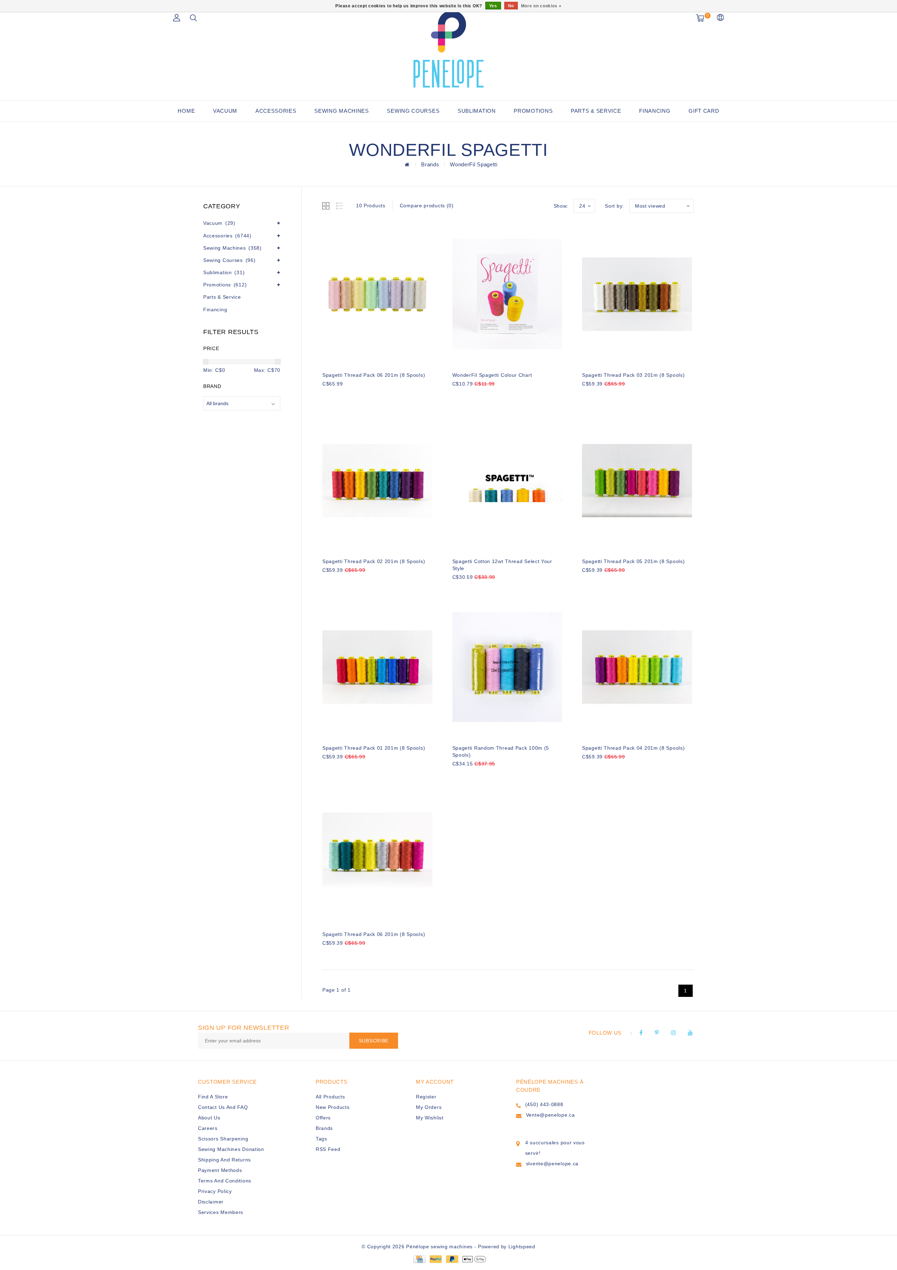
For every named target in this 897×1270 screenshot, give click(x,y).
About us (209, 1117)
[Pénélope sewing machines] (448, 49)
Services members (220, 1212)
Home (186, 111)
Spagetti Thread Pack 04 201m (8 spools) (633, 748)
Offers (323, 1117)
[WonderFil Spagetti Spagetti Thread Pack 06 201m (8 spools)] (377, 853)
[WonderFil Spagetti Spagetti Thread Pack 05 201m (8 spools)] (637, 480)
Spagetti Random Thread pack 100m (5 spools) (500, 751)
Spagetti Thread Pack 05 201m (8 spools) (633, 561)
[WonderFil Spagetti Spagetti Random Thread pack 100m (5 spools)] (507, 667)
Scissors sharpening (223, 1138)
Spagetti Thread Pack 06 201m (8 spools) (373, 934)
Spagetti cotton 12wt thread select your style (502, 564)
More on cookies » (541, 6)
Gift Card (704, 111)
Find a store (213, 1096)
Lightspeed (521, 1246)
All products (330, 1096)
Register (426, 1096)
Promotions (533, 111)
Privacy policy (215, 1191)
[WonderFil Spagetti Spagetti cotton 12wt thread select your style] (507, 480)
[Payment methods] (419, 1259)
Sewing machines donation (231, 1149)
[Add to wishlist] (344, 395)
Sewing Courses (413, 111)
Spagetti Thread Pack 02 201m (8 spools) (373, 561)
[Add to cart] (326, 395)
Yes (493, 6)
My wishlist (430, 1117)
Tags (321, 1138)
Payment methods (220, 1170)
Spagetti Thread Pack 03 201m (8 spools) (633, 375)
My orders (428, 1107)
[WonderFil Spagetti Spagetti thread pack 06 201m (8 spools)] (377, 294)
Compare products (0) (427, 205)
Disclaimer (211, 1202)
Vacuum (225, 111)
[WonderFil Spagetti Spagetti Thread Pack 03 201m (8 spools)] (637, 294)
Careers (208, 1128)
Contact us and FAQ (223, 1107)
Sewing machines (341, 111)
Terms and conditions (224, 1181)
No (511, 6)
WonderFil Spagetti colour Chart (492, 375)
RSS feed (328, 1149)
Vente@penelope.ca (550, 1115)
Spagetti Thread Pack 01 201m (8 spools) (373, 748)
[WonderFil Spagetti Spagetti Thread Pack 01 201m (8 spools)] (377, 667)
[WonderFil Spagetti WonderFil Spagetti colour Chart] (507, 294)
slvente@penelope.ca (552, 1163)
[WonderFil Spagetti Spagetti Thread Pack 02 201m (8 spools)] (377, 480)
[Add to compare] (361, 395)
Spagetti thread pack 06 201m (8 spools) (373, 375)
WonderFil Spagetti (474, 164)
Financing (654, 111)
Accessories (275, 111)
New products (332, 1107)
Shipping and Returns (224, 1160)
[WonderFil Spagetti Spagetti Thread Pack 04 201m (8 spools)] (637, 667)
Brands (430, 164)
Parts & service (596, 111)
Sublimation (477, 111)
